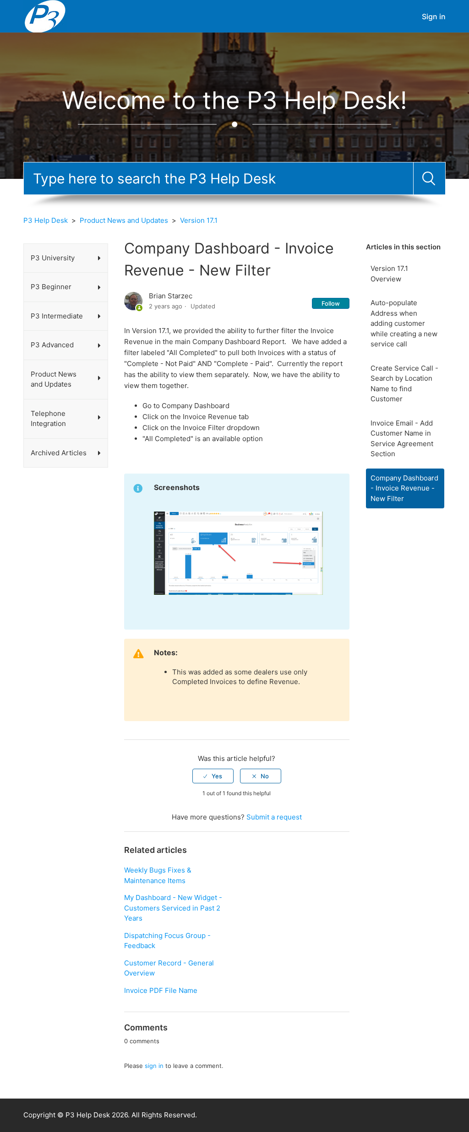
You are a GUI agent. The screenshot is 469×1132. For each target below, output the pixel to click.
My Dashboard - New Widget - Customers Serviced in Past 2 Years (173, 907)
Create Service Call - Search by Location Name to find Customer (404, 384)
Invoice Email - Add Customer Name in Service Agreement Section (402, 438)
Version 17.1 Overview (389, 273)
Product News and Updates (124, 220)
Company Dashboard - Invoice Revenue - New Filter (404, 488)
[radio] (213, 776)
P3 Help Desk (45, 220)
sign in (154, 1065)
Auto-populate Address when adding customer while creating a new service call (404, 323)
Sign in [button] (434, 16)
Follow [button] (331, 303)
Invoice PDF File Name (160, 990)
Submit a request (274, 817)
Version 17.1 (199, 220)
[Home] (45, 15)
